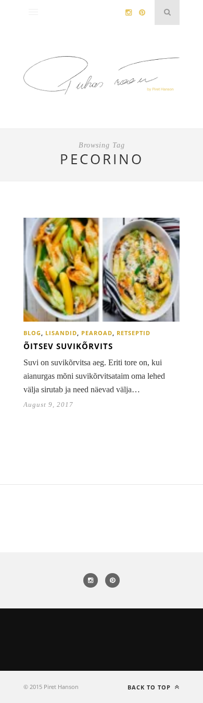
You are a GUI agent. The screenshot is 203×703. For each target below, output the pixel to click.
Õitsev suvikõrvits (68, 346)
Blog (32, 333)
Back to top (150, 687)
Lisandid (61, 333)
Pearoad (96, 333)
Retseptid (133, 333)
